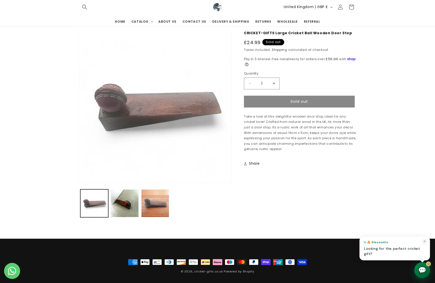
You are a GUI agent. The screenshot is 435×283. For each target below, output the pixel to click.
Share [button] (254, 163)
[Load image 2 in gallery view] (125, 203)
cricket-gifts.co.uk (208, 271)
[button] (84, 7)
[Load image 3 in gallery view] (155, 203)
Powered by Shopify (239, 271)
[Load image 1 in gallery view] (94, 203)
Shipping (279, 50)
